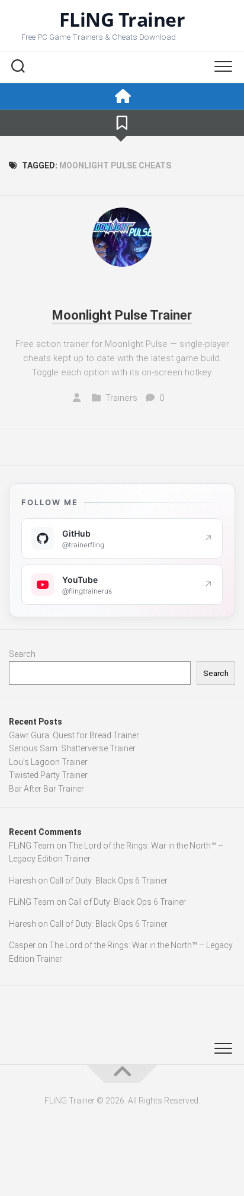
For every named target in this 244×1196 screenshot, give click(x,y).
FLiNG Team (31, 845)
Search (22, 654)
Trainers (121, 398)
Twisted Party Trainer (48, 775)
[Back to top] (122, 1074)
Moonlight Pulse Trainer (122, 315)
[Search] (18, 67)
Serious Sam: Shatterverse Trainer (72, 748)
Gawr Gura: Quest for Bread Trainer (74, 735)
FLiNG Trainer (122, 19)
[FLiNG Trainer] (122, 96)
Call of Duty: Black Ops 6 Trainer (109, 880)
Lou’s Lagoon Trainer (48, 762)
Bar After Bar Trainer (46, 788)
